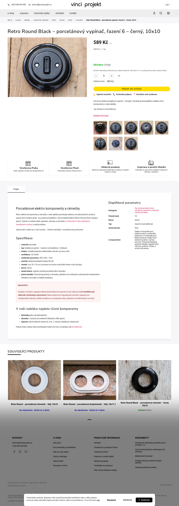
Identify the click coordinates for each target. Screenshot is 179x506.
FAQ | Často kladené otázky (105, 470)
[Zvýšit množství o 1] (111, 76)
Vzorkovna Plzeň (101, 452)
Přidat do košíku (132, 89)
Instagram (20, 452)
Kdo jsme (57, 443)
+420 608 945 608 (19, 446)
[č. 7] (100, 143)
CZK (167, 5)
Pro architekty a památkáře (64, 447)
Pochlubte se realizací (103, 465)
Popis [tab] (16, 189)
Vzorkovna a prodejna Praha (106, 447)
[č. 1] (116, 128)
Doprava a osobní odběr (104, 456)
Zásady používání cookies (145, 467)
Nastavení (111, 500)
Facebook (14, 452)
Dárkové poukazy (101, 461)
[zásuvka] (100, 128)
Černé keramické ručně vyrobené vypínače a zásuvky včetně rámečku (147, 210)
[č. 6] (146, 128)
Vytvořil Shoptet (165, 485)
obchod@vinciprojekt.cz (22, 443)
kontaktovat (77, 327)
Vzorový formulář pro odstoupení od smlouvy (150, 450)
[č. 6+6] (162, 128)
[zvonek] (131, 143)
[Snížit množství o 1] (96, 76)
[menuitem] (12, 13)
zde (98, 500)
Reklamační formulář (144, 456)
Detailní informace (101, 115)
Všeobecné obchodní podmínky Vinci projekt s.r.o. (150, 444)
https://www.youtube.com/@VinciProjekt (26, 452)
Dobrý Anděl (58, 461)
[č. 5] (131, 128)
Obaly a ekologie (60, 456)
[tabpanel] (34, 388)
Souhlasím (145, 500)
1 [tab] (89, 419)
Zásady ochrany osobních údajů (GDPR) (148, 462)
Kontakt (97, 443)
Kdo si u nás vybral (61, 452)
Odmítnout (127, 500)
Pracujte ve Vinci (60, 465)
